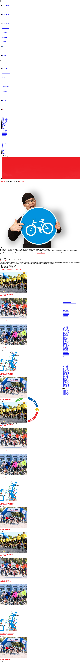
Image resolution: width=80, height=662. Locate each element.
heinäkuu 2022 (66, 339)
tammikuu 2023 (66, 333)
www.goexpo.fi (2, 256)
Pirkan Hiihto (65, 390)
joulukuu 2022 (65, 334)
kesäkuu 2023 (65, 329)
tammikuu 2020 (66, 364)
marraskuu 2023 (66, 324)
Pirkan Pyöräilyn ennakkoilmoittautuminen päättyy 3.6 (7, 347)
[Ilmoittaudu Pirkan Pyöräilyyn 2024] (13, 397)
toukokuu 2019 (66, 370)
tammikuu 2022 (66, 345)
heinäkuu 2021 (66, 349)
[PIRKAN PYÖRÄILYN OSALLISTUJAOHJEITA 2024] (13, 318)
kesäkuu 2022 (65, 340)
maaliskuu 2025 (66, 312)
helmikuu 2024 (66, 321)
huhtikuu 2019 (65, 371)
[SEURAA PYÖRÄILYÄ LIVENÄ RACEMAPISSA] (13, 292)
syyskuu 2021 (65, 347)
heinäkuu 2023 (66, 328)
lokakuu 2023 (65, 325)
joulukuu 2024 (65, 315)
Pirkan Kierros (65, 392)
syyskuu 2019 (65, 367)
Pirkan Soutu (65, 394)
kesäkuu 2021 (65, 350)
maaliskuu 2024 (66, 320)
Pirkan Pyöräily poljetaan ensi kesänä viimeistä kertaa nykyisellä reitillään (7, 374)
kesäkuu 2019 (65, 369)
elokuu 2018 (65, 379)
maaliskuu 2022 (66, 343)
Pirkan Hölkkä (65, 391)
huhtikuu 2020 (65, 361)
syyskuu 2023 (65, 326)
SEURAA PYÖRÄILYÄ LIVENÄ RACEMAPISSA (6, 295)
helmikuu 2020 (66, 363)
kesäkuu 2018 (65, 381)
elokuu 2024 (65, 317)
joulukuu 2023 (65, 323)
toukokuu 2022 (66, 341)
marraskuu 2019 (66, 365)
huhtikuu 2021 (65, 352)
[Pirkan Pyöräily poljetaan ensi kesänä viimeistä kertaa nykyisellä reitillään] (13, 371)
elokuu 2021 (65, 348)
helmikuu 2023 (66, 332)
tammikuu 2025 (66, 314)
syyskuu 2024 (65, 316)
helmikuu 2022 (66, 344)
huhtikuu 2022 (65, 342)
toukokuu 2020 (66, 360)
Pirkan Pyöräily (21, 181)
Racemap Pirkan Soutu (67, 302)
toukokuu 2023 (66, 330)
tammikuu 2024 (66, 322)
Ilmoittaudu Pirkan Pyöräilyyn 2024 (6, 399)
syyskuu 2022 (65, 337)
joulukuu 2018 (65, 375)
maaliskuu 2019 (66, 372)
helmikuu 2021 (66, 354)
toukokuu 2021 (66, 351)
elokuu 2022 (65, 338)
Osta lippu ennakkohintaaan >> (5, 260)
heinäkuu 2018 (66, 380)
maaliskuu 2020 (66, 362)
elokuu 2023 (65, 327)
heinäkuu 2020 (66, 359)
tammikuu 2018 (66, 386)
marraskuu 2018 (66, 376)
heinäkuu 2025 (66, 310)
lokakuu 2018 (65, 377)
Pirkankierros (2, 181)
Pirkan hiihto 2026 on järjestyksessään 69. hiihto (71, 304)
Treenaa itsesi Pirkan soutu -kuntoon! (69, 303)
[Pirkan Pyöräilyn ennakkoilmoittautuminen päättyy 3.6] (13, 344)
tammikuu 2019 (66, 374)
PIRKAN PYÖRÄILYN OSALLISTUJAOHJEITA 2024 (6, 321)
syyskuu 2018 (65, 378)
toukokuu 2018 (66, 382)
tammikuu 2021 (66, 355)
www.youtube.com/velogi (41, 253)
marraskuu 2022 (66, 335)
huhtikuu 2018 (65, 383)
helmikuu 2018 (66, 385)
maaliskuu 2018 (66, 384)
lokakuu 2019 (65, 366)
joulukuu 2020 (65, 356)
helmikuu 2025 (66, 313)
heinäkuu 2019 (66, 368)
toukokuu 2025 (66, 311)
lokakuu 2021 (65, 346)
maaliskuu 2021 (66, 353)
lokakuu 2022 (65, 336)
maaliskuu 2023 (66, 331)
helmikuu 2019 (66, 373)
